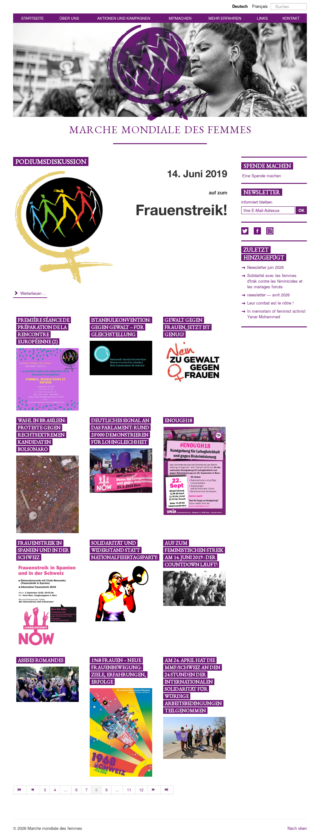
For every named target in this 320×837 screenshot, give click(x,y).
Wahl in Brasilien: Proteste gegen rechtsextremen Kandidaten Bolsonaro (42, 434)
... (66, 790)
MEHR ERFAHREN (224, 18)
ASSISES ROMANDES (40, 660)
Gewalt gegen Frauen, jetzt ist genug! (187, 327)
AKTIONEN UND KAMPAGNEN (123, 18)
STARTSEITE (32, 18)
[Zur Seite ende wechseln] (167, 789)
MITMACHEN (180, 18)
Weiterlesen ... (33, 293)
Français (260, 6)
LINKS (262, 18)
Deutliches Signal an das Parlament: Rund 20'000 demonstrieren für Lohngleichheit (120, 431)
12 (141, 790)
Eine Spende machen (261, 176)
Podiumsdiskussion (50, 161)
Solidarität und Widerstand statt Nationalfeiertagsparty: (124, 550)
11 (129, 790)
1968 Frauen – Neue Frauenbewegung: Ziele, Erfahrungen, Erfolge (118, 671)
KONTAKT (290, 18)
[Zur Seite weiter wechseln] (154, 789)
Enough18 (178, 420)
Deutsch (240, 6)
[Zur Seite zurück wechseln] (33, 789)
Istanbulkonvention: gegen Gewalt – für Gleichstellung (121, 327)
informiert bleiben (256, 202)
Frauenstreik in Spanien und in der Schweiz (43, 550)
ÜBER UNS (69, 18)
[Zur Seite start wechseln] (20, 789)
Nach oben (297, 828)
